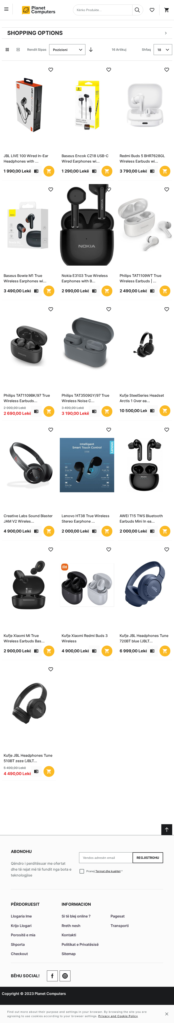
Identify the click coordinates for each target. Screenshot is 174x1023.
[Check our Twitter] (65, 975)
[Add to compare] (36, 171)
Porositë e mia (23, 935)
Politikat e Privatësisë (80, 944)
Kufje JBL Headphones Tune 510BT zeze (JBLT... (28, 758)
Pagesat (118, 916)
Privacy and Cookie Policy (118, 1016)
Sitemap (69, 953)
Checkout (19, 953)
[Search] (137, 10)
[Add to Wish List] (50, 69)
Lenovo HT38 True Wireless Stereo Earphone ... (85, 519)
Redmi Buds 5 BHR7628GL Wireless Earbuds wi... (142, 158)
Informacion (76, 904)
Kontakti (69, 935)
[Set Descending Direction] (90, 49)
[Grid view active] (7, 49)
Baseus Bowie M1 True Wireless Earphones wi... (25, 278)
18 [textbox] (159, 50)
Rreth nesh (71, 925)
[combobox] (108, 10)
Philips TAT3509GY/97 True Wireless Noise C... (85, 398)
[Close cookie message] (166, 1014)
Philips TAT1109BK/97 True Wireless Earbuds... (27, 398)
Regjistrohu (148, 858)
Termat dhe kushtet (108, 871)
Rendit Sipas (36, 49)
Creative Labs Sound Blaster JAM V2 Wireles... (28, 519)
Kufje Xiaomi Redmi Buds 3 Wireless (85, 638)
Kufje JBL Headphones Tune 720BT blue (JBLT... (144, 638)
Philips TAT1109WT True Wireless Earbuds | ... (140, 278)
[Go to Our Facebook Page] (52, 975)
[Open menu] (7, 9)
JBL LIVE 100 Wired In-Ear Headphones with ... (26, 158)
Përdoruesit (25, 904)
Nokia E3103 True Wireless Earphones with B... (85, 278)
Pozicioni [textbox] (60, 50)
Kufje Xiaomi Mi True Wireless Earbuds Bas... (24, 638)
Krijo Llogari (21, 925)
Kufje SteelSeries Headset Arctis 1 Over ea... (142, 398)
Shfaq (146, 49)
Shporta (18, 944)
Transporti (120, 925)
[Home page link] (40, 10)
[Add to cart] (49, 171)
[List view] (18, 49)
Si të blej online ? (76, 916)
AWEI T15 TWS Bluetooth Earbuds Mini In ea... (141, 519)
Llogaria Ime (21, 916)
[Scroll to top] (166, 829)
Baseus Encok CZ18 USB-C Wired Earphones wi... (85, 158)
